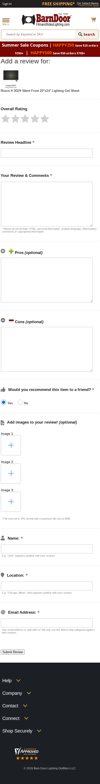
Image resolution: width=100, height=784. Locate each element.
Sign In (7, 4)
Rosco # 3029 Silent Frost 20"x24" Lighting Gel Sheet (40, 90)
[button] (5, 118)
